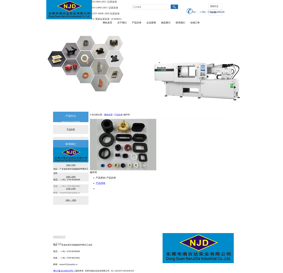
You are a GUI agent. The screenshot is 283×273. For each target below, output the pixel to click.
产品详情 (100, 183)
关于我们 (122, 22)
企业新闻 (151, 22)
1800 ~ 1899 (70, 200)
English (213, 12)
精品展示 (166, 22)
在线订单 (195, 22)
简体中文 (214, 6)
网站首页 (107, 22)
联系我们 (180, 22)
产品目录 (136, 22)
